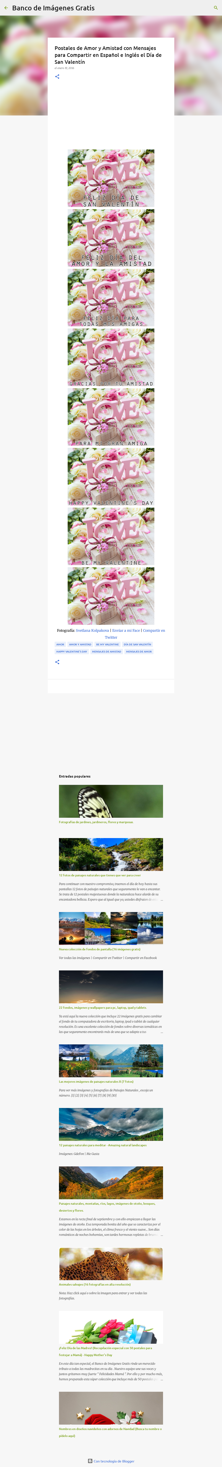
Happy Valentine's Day (71, 651)
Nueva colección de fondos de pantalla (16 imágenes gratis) (99, 949)
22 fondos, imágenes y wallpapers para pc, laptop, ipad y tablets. (103, 1007)
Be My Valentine (107, 644)
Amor (60, 644)
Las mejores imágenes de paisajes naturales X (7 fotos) (96, 1081)
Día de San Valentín (137, 644)
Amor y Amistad (80, 644)
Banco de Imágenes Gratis (53, 7)
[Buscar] (100, 8)
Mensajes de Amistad (106, 651)
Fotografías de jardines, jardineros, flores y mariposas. (96, 822)
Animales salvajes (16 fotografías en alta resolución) (95, 1284)
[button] (57, 77)
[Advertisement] (111, 117)
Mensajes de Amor (139, 651)
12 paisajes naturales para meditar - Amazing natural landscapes (103, 1145)
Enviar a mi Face (126, 630)
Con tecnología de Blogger (113, 1461)
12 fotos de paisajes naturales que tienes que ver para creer (100, 875)
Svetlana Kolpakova (92, 630)
